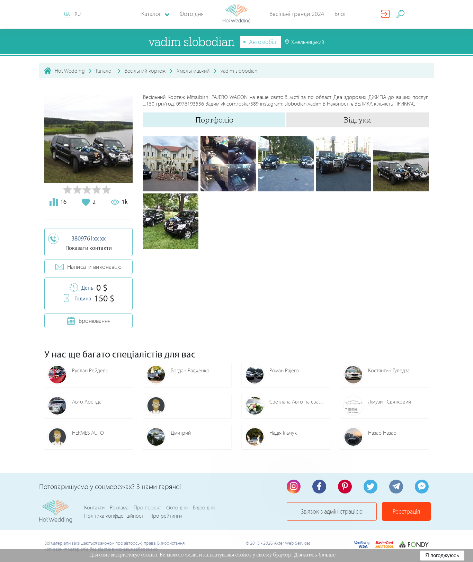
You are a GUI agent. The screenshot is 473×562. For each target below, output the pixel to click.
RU (78, 14)
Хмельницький (193, 70)
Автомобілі (263, 42)
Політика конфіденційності (114, 515)
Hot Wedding (70, 70)
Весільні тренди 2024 (296, 14)
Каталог (105, 70)
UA (67, 14)
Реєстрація (406, 511)
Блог (340, 14)
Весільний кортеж (145, 70)
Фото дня (192, 14)
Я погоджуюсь (442, 555)
